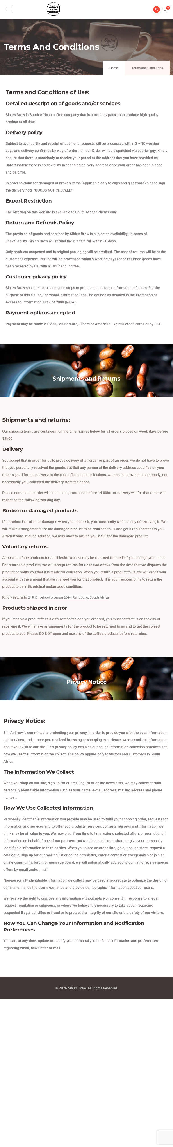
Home (113, 68)
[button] (165, 9)
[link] (68, 597)
